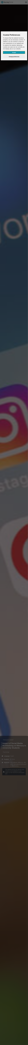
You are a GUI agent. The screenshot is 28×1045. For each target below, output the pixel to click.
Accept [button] (14, 52)
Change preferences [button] (14, 56)
